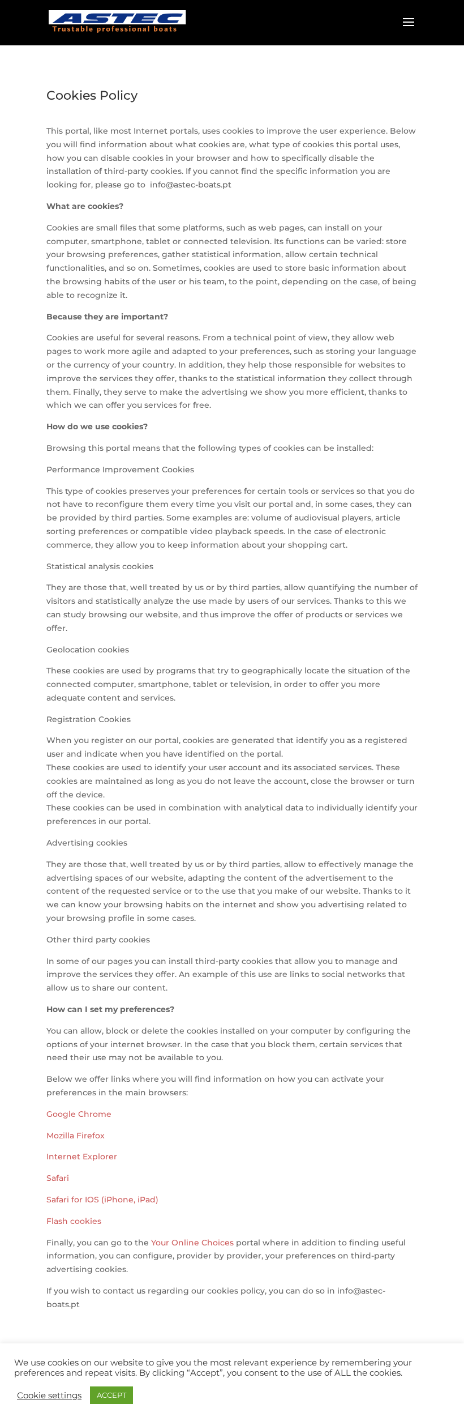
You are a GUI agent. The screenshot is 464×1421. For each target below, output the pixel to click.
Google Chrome (78, 1114)
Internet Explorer (81, 1156)
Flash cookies (73, 1221)
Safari (57, 1178)
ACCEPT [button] (111, 1394)
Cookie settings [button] (49, 1395)
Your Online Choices (192, 1242)
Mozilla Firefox (75, 1135)
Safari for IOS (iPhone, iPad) (102, 1199)
